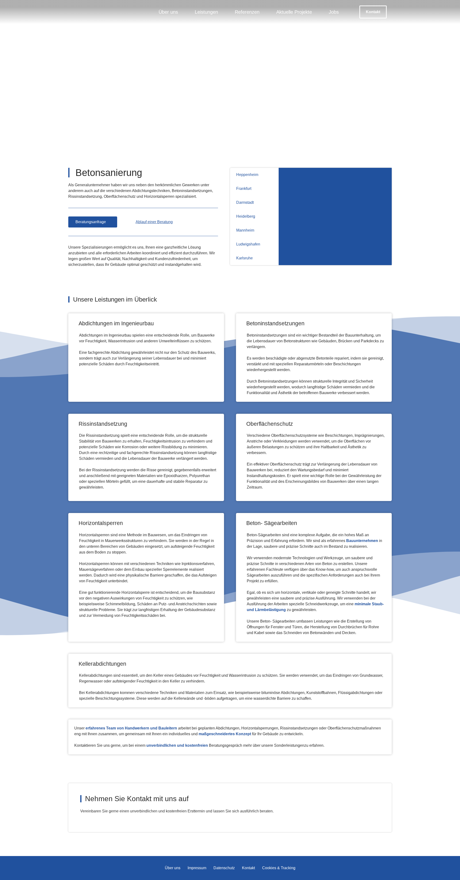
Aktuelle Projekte (294, 12)
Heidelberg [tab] (245, 216)
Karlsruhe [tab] (244, 258)
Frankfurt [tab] (243, 188)
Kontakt (248, 868)
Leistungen (206, 12)
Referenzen (247, 12)
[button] (373, 12)
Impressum (197, 868)
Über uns (168, 12)
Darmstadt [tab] (245, 202)
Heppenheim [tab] (247, 175)
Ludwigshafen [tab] (248, 244)
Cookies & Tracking (278, 868)
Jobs (334, 12)
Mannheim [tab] (245, 230)
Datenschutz (224, 868)
